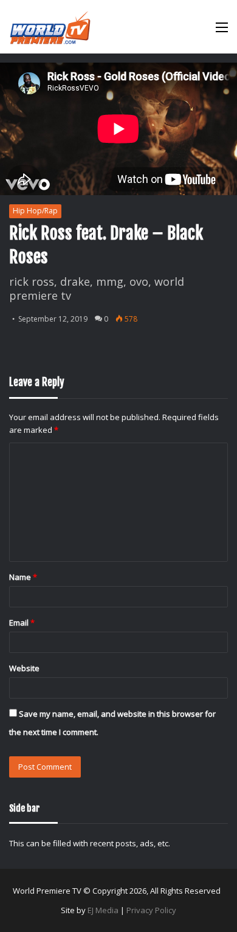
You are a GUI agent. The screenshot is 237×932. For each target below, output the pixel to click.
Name (23, 576)
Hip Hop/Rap (35, 210)
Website (24, 668)
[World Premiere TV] (50, 27)
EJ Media (103, 910)
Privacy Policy (151, 910)
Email (22, 622)
